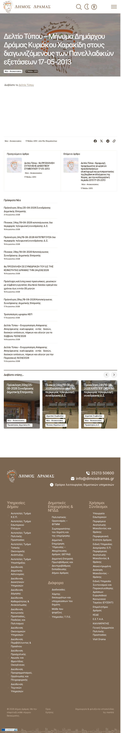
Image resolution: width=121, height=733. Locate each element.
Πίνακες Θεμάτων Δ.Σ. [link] (55, 425)
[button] (106, 375)
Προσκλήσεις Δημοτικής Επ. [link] (19, 425)
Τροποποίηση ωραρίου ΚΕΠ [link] (18, 314)
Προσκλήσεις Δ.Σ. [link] (92, 425)
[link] (26, 6)
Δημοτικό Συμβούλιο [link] (54, 416)
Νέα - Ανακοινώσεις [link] (13, 71)
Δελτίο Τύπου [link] (26, 84)
